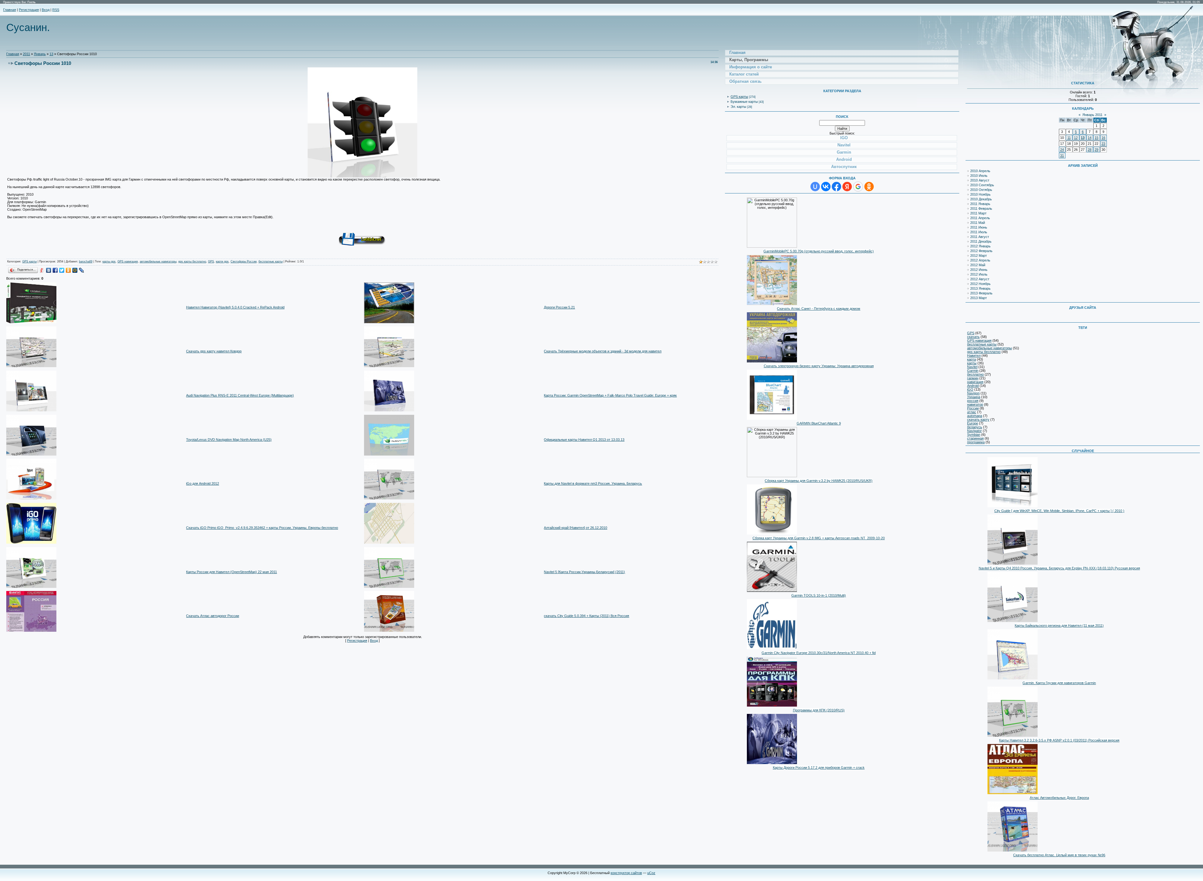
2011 (26, 54)
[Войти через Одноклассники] (869, 186)
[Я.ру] (42, 270)
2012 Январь (980, 246)
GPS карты (29, 261)
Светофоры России (244, 261)
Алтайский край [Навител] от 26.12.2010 (575, 528)
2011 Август (979, 237)
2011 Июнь (978, 227)
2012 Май (977, 265)
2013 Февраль (981, 293)
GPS (211, 261)
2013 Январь (980, 288)
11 (1069, 138)
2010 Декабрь (981, 199)
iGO (970, 389)
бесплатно (975, 374)
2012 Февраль (981, 251)
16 (1103, 138)
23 (1103, 143)
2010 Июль (978, 175)
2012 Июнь (978, 270)
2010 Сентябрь (982, 185)
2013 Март (978, 298)
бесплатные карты (270, 261)
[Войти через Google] (858, 187)
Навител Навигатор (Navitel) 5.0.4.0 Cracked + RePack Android (235, 307)
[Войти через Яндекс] (847, 186)
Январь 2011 (1092, 115)
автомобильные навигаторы (158, 261)
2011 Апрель (980, 218)
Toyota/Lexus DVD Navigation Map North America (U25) (229, 439)
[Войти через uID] (815, 186)
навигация (975, 382)
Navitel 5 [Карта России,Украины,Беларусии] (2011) (584, 572)
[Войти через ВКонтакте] (826, 186)
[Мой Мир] (75, 270)
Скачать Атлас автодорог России (212, 616)
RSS (55, 10)
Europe (972, 423)
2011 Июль (978, 232)
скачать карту (978, 419)
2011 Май (977, 222)
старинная (975, 438)
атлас (971, 412)
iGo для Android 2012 (202, 483)
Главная (9, 10)
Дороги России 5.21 (559, 307)
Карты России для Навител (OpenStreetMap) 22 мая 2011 (231, 572)
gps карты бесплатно (192, 261)
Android (973, 386)
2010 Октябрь (981, 190)
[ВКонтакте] (48, 270)
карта (971, 359)
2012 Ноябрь (980, 284)
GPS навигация (127, 261)
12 (1076, 138)
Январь (40, 54)
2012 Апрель (980, 260)
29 (1096, 149)
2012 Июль (978, 274)
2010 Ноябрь (980, 194)
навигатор (975, 404)
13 (51, 54)
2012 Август (979, 279)
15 (1096, 138)
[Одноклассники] (68, 270)
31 (1062, 155)
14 (1089, 138)
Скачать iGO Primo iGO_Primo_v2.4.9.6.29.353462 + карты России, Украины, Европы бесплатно (262, 528)
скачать (973, 337)
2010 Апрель (980, 171)
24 (1062, 149)
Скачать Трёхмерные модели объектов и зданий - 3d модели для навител (602, 351)
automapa (974, 416)
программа (976, 442)
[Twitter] (62, 270)
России (973, 408)
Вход (45, 10)
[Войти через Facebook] (836, 186)
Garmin (972, 370)
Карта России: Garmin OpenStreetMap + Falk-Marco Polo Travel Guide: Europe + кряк (610, 395)
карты (971, 363)
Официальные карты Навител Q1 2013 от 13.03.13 (584, 439)
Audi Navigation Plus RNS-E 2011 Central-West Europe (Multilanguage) (240, 395)
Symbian (973, 434)
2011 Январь (980, 204)
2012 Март (978, 255)
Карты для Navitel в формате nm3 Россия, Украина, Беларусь (593, 483)
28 (1089, 149)
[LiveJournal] (81, 270)
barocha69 (85, 261)
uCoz (651, 873)
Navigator (974, 431)
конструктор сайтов (626, 873)
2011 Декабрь (981, 241)
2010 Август (979, 180)
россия (972, 401)
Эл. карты (738, 106)
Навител (974, 355)
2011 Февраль (981, 208)
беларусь (974, 427)
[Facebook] (55, 270)
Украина (973, 397)
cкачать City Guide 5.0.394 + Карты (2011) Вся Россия (586, 616)
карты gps (109, 261)
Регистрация (29, 10)
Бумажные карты (744, 101)
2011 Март (978, 213)
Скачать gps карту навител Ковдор (214, 351)
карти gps (222, 261)
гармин (972, 378)
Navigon (973, 393)
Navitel (972, 367)
